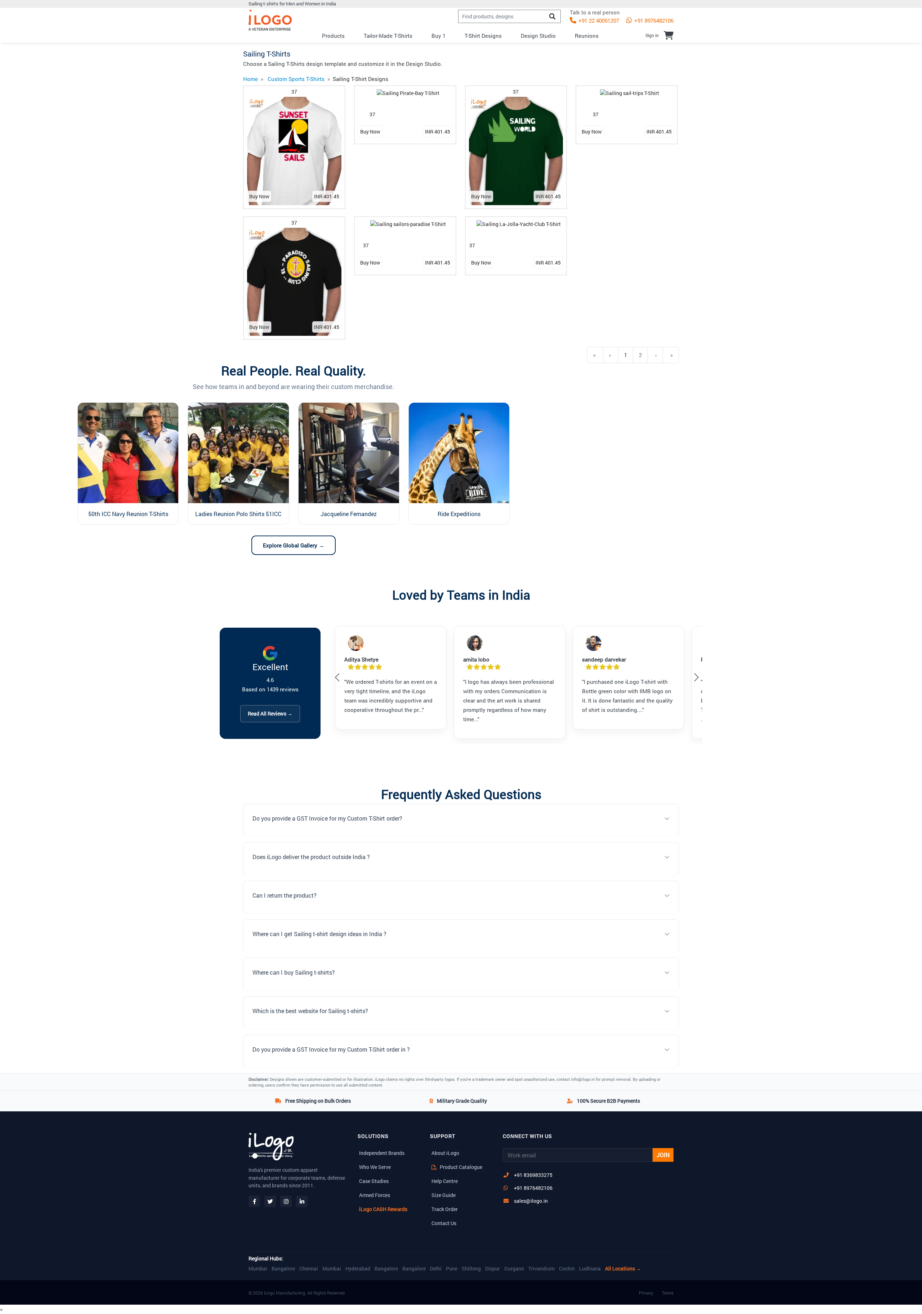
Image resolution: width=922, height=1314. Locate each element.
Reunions (587, 35)
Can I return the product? (284, 895)
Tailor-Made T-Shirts (388, 35)
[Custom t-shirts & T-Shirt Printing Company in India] (270, 20)
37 (294, 91)
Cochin (567, 1268)
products (333, 35)
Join (663, 1155)
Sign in (652, 35)
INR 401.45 (326, 196)
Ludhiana (590, 1268)
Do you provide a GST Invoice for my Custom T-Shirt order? (327, 818)
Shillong (471, 1268)
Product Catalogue (460, 1167)
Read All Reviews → (270, 713)
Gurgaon (514, 1268)
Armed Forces (374, 1195)
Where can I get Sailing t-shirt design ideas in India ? (319, 934)
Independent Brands (381, 1153)
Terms (667, 1293)
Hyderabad (357, 1268)
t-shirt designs (483, 35)
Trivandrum (541, 1268)
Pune (451, 1268)
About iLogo (445, 1153)
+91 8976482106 (653, 20)
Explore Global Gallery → (293, 545)
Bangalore (283, 1268)
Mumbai (258, 1268)
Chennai (308, 1268)
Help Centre (444, 1181)
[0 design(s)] (668, 35)
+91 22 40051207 (598, 20)
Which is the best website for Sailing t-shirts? (310, 1011)
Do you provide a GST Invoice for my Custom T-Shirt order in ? (331, 1049)
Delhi (436, 1268)
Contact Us (443, 1223)
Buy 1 (438, 35)
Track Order (444, 1209)
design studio (538, 35)
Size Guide (443, 1195)
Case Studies (374, 1181)
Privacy (646, 1293)
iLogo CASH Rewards (383, 1209)
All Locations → (623, 1268)
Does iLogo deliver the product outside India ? (311, 857)
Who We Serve (375, 1167)
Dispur (492, 1268)
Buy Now (259, 196)
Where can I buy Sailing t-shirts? (293, 972)
